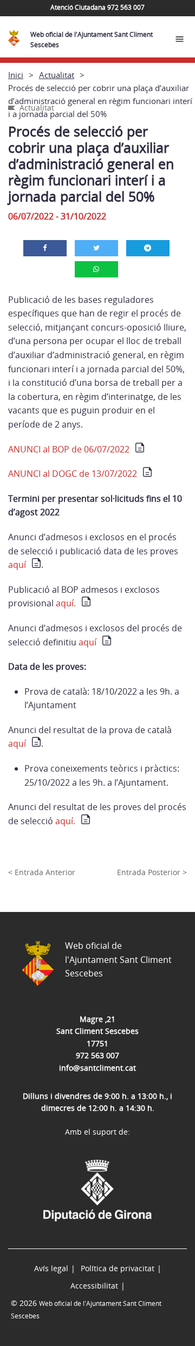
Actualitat (56, 74)
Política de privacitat (117, 1268)
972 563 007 (97, 1055)
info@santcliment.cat (97, 1068)
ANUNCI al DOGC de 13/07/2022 (72, 474)
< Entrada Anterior (41, 872)
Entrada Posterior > (152, 872)
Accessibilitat (94, 1285)
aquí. (66, 603)
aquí (17, 565)
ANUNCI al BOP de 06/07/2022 (68, 449)
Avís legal (51, 1268)
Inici (15, 74)
